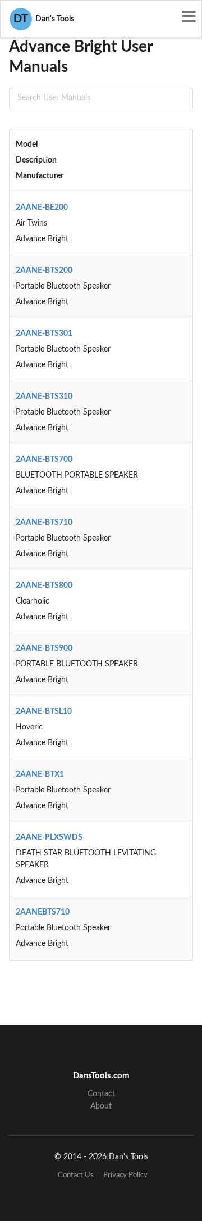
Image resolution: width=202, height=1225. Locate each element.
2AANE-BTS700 (44, 459)
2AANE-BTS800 (44, 585)
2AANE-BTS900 (44, 648)
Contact (101, 1094)
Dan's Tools (43, 19)
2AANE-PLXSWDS (49, 837)
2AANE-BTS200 (44, 270)
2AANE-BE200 (42, 207)
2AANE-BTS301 (44, 333)
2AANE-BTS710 (44, 522)
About (101, 1106)
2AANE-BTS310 (44, 396)
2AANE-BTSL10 (44, 711)
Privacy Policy (125, 1175)
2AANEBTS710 (43, 912)
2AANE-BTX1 (40, 774)
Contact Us (76, 1175)
